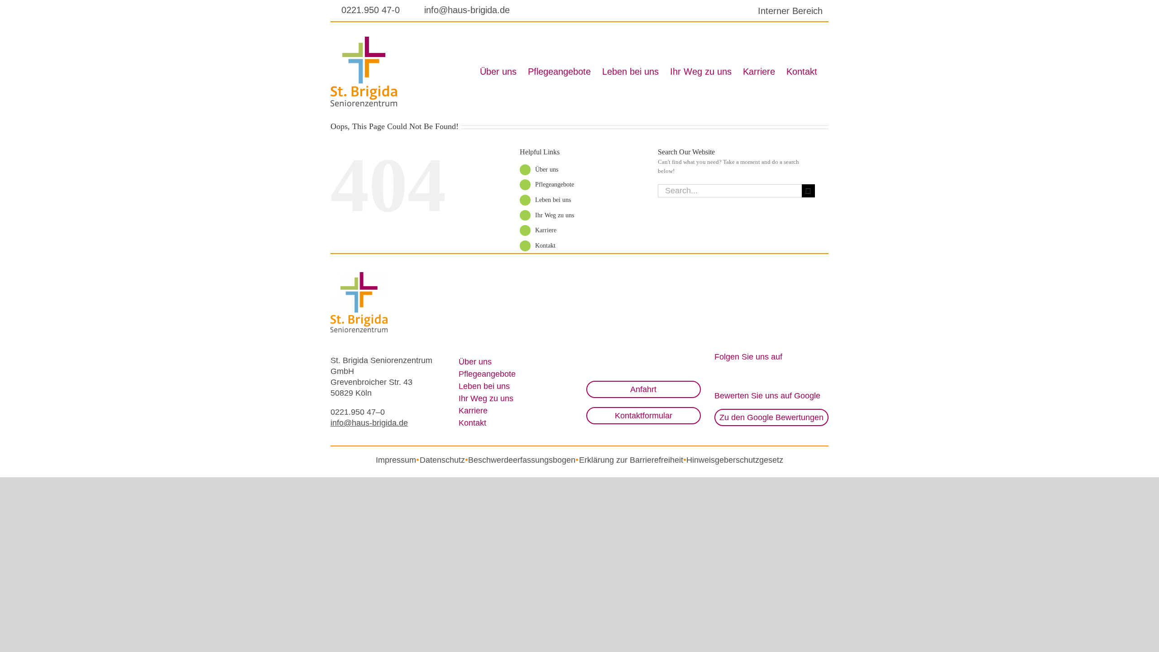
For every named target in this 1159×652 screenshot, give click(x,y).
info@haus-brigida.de (467, 10)
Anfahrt (643, 389)
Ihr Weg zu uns (554, 215)
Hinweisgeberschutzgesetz (734, 460)
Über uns (546, 169)
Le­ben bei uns (553, 200)
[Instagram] (718, 374)
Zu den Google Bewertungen (771, 417)
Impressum (396, 460)
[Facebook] (731, 374)
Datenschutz (442, 460)
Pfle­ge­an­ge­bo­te (554, 184)
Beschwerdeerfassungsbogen (521, 460)
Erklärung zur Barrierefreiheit (631, 460)
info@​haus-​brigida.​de (369, 422)
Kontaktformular (643, 415)
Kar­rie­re (545, 230)
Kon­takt (545, 245)
